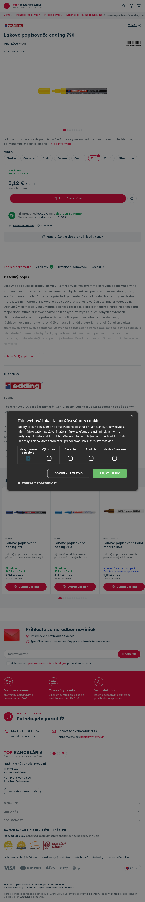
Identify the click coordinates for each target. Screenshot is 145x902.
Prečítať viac (105, 441)
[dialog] (72, 451)
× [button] (131, 415)
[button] (38, 483)
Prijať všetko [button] (110, 473)
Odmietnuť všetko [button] (69, 473)
